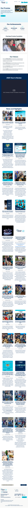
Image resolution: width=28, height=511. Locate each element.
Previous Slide (15, 12)
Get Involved (15, 1)
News (22, 1)
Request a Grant (25, 2)
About (19, 1)
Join (26, 1)
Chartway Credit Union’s (20, 244)
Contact (24, 1)
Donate (22, 2)
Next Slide (26, 12)
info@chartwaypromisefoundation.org (5, 497)
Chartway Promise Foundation (20, 246)
